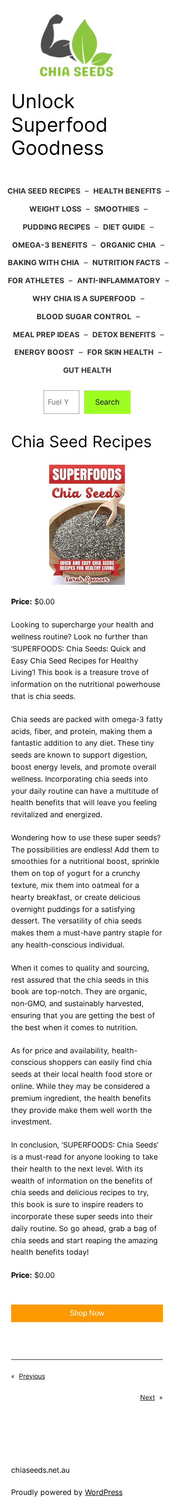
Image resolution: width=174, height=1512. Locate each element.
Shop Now (87, 1313)
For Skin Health (120, 352)
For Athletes (36, 280)
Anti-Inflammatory (119, 280)
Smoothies (116, 208)
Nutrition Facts (126, 262)
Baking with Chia (43, 262)
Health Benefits (127, 190)
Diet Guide (124, 226)
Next (147, 1397)
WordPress (103, 1492)
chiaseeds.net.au (40, 1470)
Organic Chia (128, 244)
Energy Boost (44, 352)
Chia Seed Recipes (43, 190)
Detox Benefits (123, 334)
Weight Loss (55, 208)
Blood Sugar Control (84, 316)
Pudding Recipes (56, 226)
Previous (32, 1376)
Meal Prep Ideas (46, 334)
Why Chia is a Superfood (84, 298)
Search (107, 402)
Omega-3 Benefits (49, 244)
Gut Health (87, 370)
